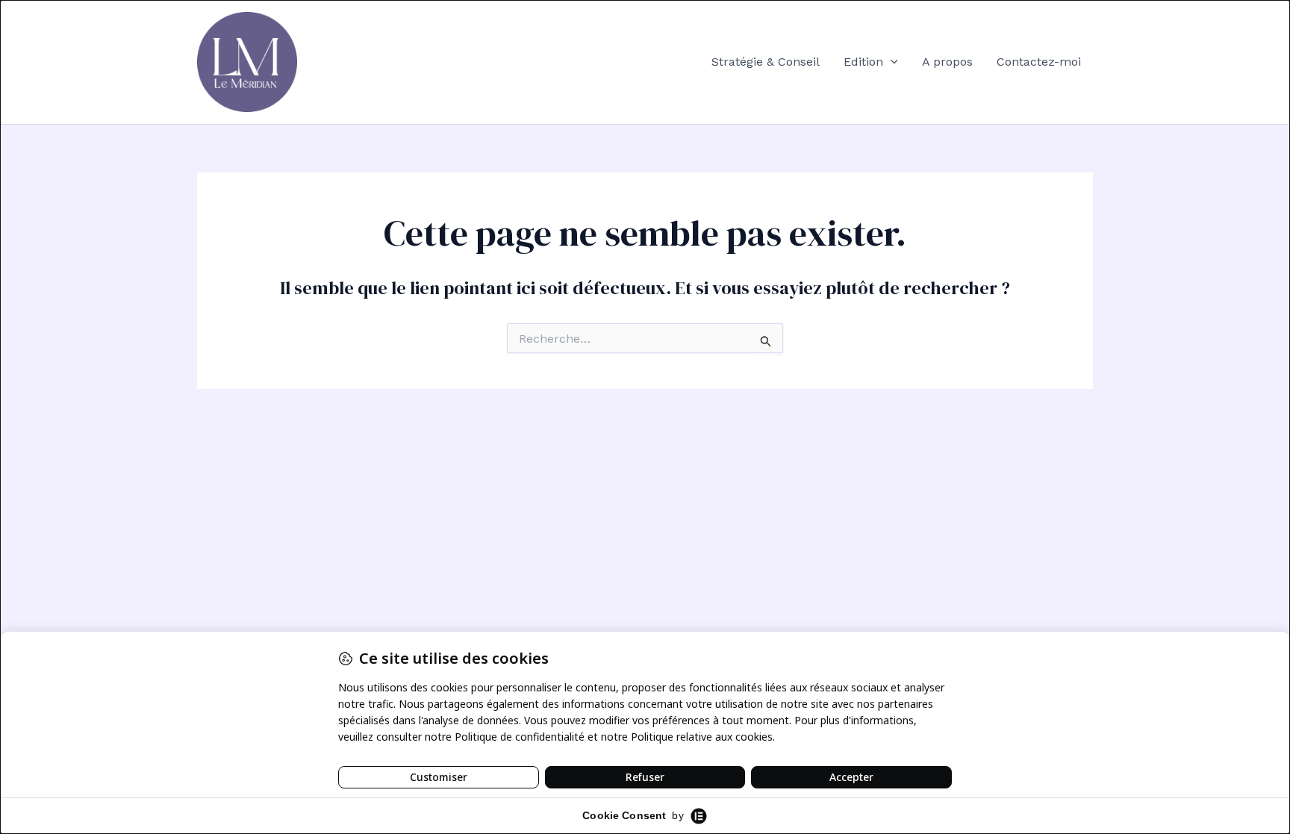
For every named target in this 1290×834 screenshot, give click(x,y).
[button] (890, 62)
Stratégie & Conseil (765, 62)
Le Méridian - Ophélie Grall (402, 61)
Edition (863, 62)
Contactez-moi (1039, 62)
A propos (947, 62)
